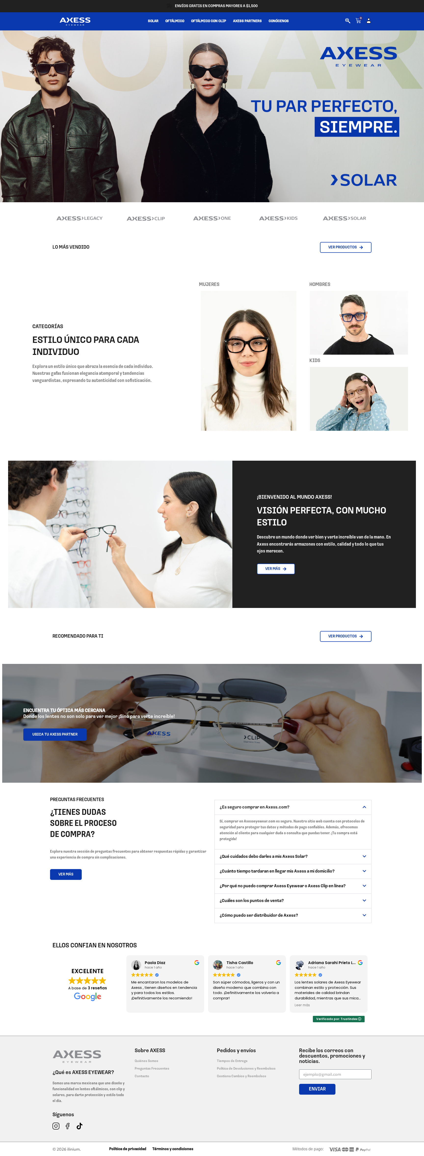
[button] (293, 807)
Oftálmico (174, 21)
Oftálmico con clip (208, 21)
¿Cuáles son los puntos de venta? (252, 901)
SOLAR (153, 21)
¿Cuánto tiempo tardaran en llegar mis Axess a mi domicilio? (277, 871)
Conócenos (279, 21)
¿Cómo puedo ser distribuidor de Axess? (259, 916)
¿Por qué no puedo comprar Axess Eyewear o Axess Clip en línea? (283, 886)
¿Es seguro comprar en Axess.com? (255, 807)
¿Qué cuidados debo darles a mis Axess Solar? (264, 857)
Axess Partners (247, 21)
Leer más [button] (302, 1005)
